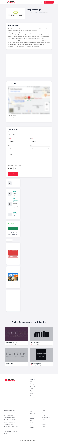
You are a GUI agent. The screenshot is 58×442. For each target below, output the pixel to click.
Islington (36, 12)
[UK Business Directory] (13, 277)
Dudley (43, 410)
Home (31, 381)
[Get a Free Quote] (13, 254)
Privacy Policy (33, 398)
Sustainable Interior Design (9, 417)
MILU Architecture (35, 342)
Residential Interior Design (9, 410)
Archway (9, 365)
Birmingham (32, 413)
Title (9, 145)
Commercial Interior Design (10, 413)
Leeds (43, 419)
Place (31, 145)
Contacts (31, 388)
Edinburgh (44, 412)
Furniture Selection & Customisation (11, 426)
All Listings (32, 384)
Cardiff (31, 423)
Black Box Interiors (36, 363)
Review (9, 152)
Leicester (44, 422)
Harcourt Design (10, 363)
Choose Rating (11, 132)
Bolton (31, 416)
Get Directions (15, 199)
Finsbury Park (35, 365)
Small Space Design (8, 433)
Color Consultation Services (10, 429)
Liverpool (44, 424)
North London (41, 12)
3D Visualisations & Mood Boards (11, 431)
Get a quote (32, 386)
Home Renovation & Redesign (10, 420)
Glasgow (44, 415)
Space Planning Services (9, 424)
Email (31, 138)
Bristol (31, 420)
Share (10, 240)
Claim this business (13, 229)
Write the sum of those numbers (14, 165)
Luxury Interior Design (8, 415)
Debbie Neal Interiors (11, 342)
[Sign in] (41, 2)
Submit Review (13, 174)
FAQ (31, 395)
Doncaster (32, 427)
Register (31, 393)
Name (9, 138)
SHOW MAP (29, 100)
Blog (31, 391)
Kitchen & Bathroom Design (10, 422)
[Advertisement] (29, 66)
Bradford (32, 418)
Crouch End (10, 344)
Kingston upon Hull (46, 417)
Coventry (32, 425)
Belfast (31, 411)
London (43, 426)
